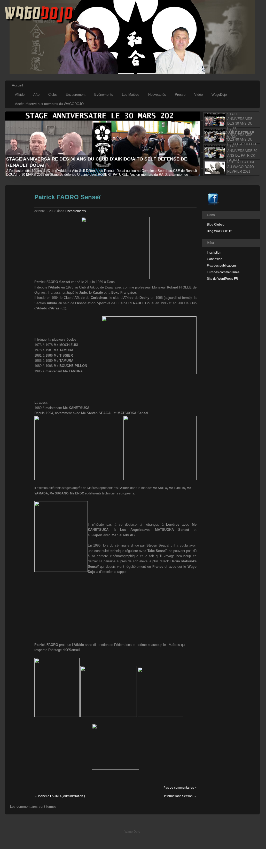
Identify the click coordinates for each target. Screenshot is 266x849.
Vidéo (198, 95)
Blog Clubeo (215, 224)
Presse (180, 95)
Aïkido (20, 95)
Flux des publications (222, 265)
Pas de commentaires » (180, 787)
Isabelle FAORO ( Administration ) (59, 796)
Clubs (52, 95)
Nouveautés (157, 95)
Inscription (214, 252)
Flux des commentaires (223, 272)
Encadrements (75, 211)
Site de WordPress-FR (222, 279)
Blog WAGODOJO (219, 231)
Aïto (36, 95)
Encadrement (75, 95)
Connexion (214, 259)
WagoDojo (219, 95)
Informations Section (180, 796)
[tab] (230, 120)
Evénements (103, 95)
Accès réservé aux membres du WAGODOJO (49, 104)
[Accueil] (39, 22)
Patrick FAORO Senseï (67, 197)
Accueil (17, 85)
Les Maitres (130, 95)
